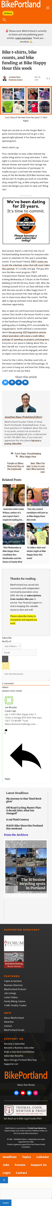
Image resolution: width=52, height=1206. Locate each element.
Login (7, 1173)
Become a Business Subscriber (19, 1047)
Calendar (42, 1157)
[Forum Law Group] (14, 950)
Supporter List (11, 1063)
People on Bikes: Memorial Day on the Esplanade (15, 466)
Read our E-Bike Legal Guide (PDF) (25, 1118)
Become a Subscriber (14, 1043)
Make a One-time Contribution (19, 1051)
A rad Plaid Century (17, 819)
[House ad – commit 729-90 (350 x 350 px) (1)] (26, 243)
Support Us (39, 1165)
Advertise (8, 1021)
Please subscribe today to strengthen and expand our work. (23, 620)
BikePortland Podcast (15, 989)
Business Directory (13, 985)
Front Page (20, 453)
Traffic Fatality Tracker (15, 1005)
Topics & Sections (13, 981)
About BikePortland (14, 1017)
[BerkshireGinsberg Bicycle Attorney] (14, 967)
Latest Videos (11, 997)
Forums (20, 1165)
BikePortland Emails (14, 1029)
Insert (6, 1202)
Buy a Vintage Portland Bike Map (20, 1059)
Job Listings (10, 993)
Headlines (10, 1157)
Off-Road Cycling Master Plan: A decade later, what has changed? (23, 810)
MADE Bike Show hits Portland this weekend (24, 827)
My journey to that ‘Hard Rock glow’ (23, 800)
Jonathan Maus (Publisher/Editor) (23, 417)
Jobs (6, 1165)
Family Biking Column (14, 1001)
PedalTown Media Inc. (37, 1128)
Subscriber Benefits (13, 1055)
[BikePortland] (21, 4)
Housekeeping (34, 453)
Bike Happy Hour (28, 456)
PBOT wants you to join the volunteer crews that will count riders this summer (26, 265)
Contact (8, 1025)
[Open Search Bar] (4, 20)
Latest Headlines (17, 793)
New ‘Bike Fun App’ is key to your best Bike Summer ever (36, 467)
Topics (26, 1157)
